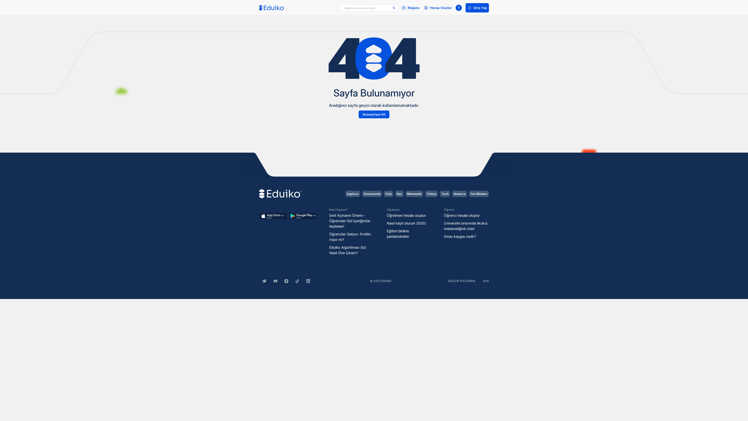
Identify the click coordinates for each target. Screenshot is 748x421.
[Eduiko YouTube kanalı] (275, 281)
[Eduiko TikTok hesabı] (297, 281)
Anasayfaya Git (374, 114)
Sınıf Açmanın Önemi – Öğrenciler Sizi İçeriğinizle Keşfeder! (349, 220)
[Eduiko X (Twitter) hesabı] (264, 281)
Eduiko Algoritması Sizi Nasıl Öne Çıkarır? (347, 250)
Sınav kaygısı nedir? (460, 236)
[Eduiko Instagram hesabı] (286, 281)
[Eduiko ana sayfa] (271, 8)
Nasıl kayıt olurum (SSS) (406, 223)
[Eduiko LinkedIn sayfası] (308, 281)
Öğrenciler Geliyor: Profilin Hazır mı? (350, 237)
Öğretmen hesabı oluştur (406, 215)
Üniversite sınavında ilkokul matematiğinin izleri (465, 226)
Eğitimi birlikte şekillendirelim (398, 234)
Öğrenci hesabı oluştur (462, 215)
